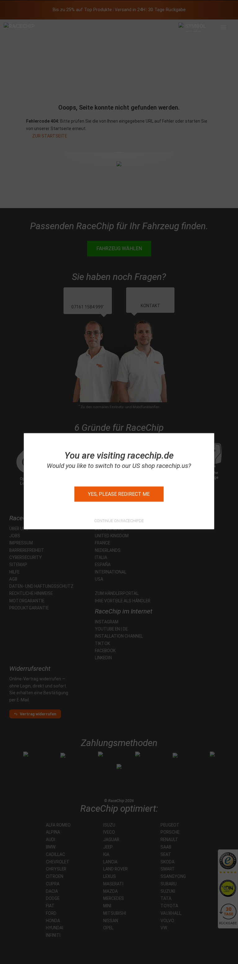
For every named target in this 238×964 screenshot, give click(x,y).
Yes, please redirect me (119, 494)
